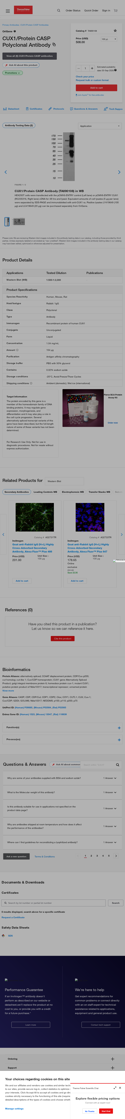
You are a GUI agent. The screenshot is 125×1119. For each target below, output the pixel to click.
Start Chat (106, 1111)
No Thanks (89, 1111)
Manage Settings (14, 1108)
